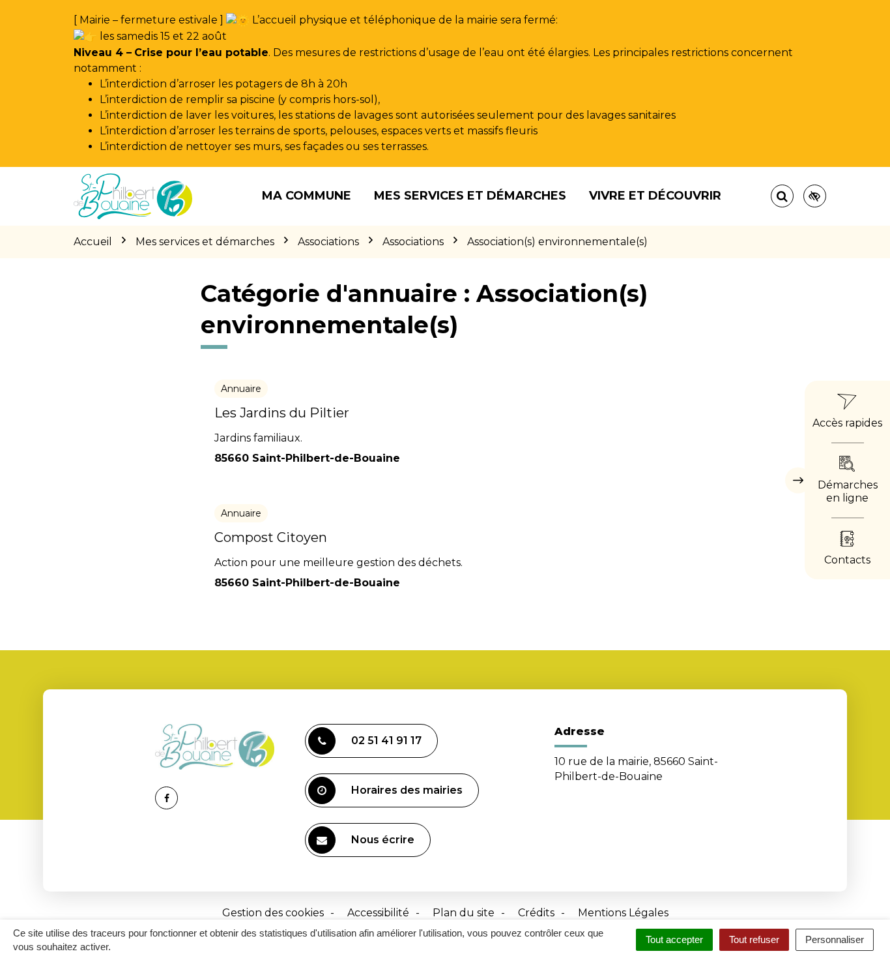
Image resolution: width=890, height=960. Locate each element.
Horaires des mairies (407, 790)
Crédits (536, 913)
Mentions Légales (623, 913)
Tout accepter (674, 939)
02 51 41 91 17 (386, 740)
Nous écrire (382, 839)
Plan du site (464, 913)
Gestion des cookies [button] (273, 913)
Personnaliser (834, 939)
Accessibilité (378, 913)
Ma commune (306, 195)
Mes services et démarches (470, 195)
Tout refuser (754, 939)
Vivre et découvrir (655, 195)
